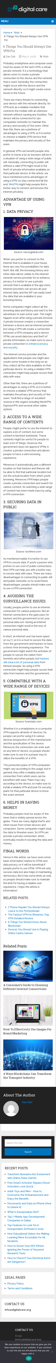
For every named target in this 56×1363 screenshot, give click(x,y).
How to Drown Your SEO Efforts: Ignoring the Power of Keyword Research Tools (25, 1249)
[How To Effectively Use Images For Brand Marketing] (28, 1010)
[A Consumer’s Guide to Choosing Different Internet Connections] (28, 966)
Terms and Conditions (20, 1288)
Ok (28, 1358)
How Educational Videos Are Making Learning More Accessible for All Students (28, 1237)
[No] (52, 1351)
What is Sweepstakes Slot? (23, 1211)
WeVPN (14, 184)
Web (46, 56)
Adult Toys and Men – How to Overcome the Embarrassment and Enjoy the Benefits (27, 1195)
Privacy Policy (15, 1283)
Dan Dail (10, 56)
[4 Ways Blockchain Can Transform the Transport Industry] (28, 1054)
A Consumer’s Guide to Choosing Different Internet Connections (25, 987)
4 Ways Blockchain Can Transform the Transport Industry (27, 1075)
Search (28, 1152)
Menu (4, 21)
